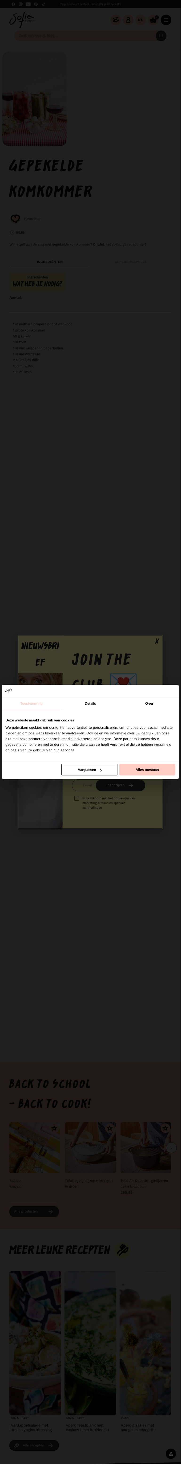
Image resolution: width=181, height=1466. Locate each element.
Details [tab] (90, 703)
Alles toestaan (147, 770)
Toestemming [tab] (31, 703)
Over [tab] (149, 703)
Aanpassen (87, 770)
